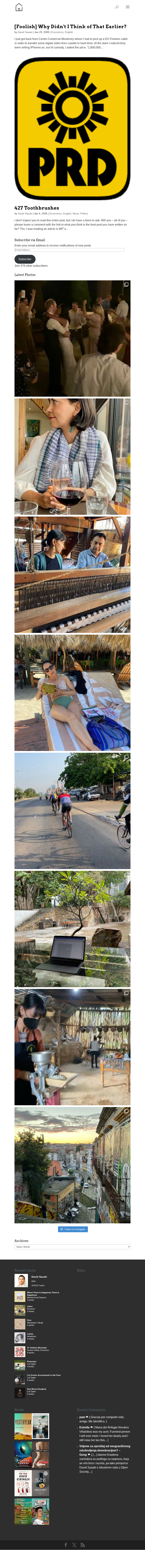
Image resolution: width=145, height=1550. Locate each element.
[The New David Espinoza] (23, 1495)
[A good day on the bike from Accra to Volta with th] (72, 811)
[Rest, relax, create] (72, 929)
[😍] (72, 575)
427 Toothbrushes (36, 208)
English (69, 32)
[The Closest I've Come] (40, 1523)
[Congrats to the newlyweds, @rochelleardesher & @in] (72, 338)
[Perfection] (40, 1438)
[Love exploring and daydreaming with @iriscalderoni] (72, 1165)
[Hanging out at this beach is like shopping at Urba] (72, 693)
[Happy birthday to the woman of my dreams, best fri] (72, 456)
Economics (57, 32)
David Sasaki (25, 32)
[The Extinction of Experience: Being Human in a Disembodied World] (23, 1523)
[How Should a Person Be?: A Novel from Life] (40, 1495)
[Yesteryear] (23, 1438)
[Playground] (23, 1466)
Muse (76, 213)
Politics (84, 213)
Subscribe (25, 259)
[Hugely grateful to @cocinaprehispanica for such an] (72, 1047)
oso (33, 1281)
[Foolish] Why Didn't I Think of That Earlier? (70, 26)
